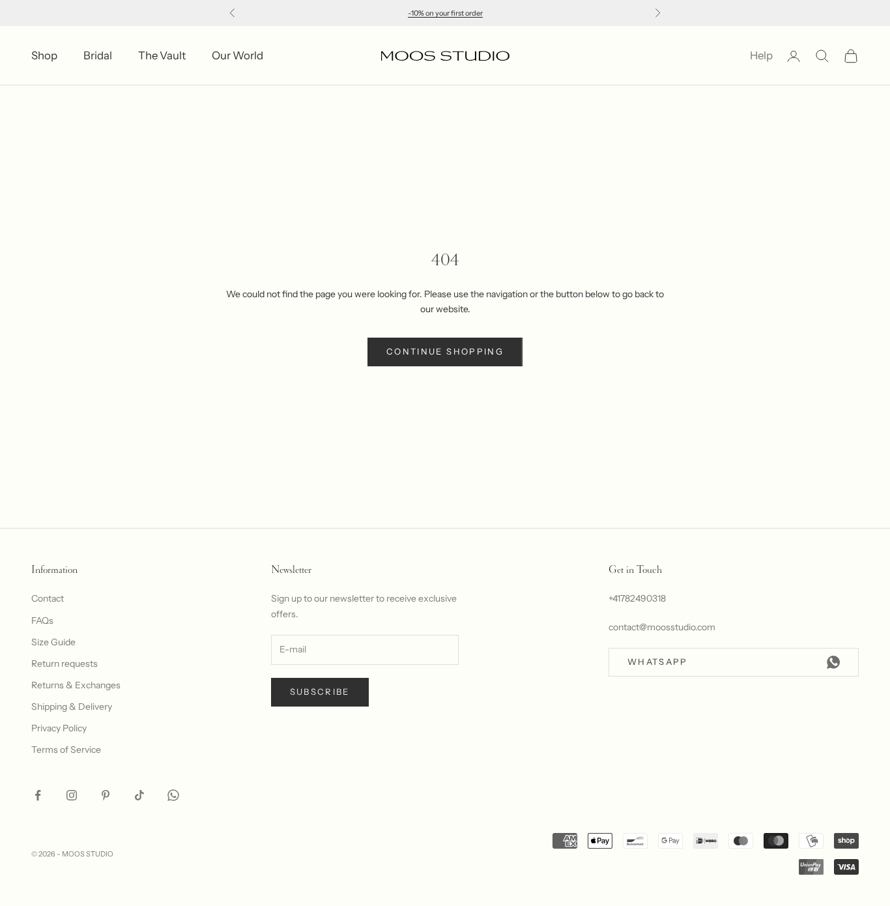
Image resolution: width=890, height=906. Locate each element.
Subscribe (320, 691)
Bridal (97, 55)
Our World (237, 55)
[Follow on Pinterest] (105, 795)
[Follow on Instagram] (71, 795)
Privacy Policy (59, 728)
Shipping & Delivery (71, 706)
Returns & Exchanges (76, 685)
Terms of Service (66, 749)
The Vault (162, 55)
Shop (44, 55)
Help (761, 55)
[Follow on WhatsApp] (173, 795)
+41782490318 (637, 598)
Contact (47, 598)
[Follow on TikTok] (139, 795)
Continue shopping (445, 351)
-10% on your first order (445, 13)
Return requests (64, 663)
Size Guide (53, 642)
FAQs (42, 620)
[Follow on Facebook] (37, 795)
